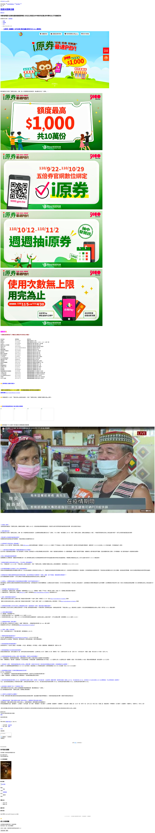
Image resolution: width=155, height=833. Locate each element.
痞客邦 (7, 721)
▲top (1, 728)
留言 (10, 721)
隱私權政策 (84, 816)
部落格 (4, 22)
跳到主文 (2, 12)
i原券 (9, 726)
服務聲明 (89, 816)
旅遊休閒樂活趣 (7, 9)
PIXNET (68, 816)
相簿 (4, 21)
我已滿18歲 (3, 830)
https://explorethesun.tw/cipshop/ (41, 592)
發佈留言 (2, 738)
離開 (7, 830)
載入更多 (2, 730)
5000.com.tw (26, 545)
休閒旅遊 (10, 18)
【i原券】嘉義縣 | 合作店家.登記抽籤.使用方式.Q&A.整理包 (22, 29)
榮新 (1, 714)
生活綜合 (10, 725)
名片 (4, 23)
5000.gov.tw (22, 592)
